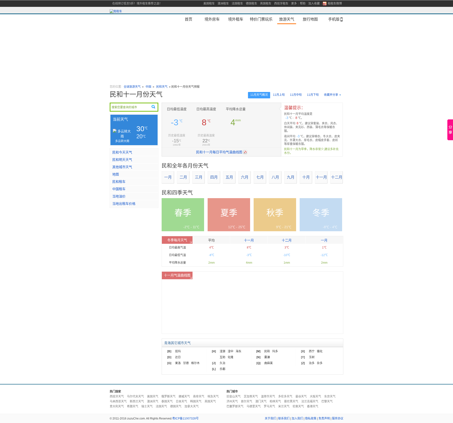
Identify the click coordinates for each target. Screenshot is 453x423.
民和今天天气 (122, 152)
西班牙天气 (117, 396)
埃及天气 (213, 396)
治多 (312, 363)
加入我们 (297, 418)
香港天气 (312, 406)
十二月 (336, 177)
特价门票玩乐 (261, 19)
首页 (188, 19)
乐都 (222, 369)
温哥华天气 (268, 396)
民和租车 (119, 181)
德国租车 (251, 3)
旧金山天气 (233, 396)
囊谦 (267, 357)
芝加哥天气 (251, 396)
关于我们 (270, 418)
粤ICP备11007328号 (185, 418)
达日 (178, 357)
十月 (306, 177)
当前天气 (120, 119)
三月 (198, 177)
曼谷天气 (301, 396)
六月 (244, 177)
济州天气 (232, 401)
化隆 (230, 357)
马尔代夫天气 (135, 396)
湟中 (230, 351)
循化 (320, 351)
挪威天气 (184, 396)
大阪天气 (315, 396)
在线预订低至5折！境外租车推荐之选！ (137, 3)
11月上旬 (279, 94)
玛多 (275, 351)
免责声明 (324, 418)
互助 (222, 357)
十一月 (321, 177)
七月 (260, 177)
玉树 (312, 357)
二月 (183, 177)
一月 (168, 177)
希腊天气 (132, 406)
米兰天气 (283, 406)
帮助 (303, 3)
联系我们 (283, 418)
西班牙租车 (281, 3)
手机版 (334, 19)
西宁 (312, 351)
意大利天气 (117, 406)
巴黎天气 (327, 401)
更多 (294, 3)
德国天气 (175, 406)
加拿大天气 (192, 406)
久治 (222, 363)
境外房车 (212, 19)
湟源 (222, 351)
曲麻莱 (268, 363)
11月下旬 (313, 94)
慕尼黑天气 (291, 401)
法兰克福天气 (309, 401)
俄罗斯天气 (168, 396)
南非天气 (198, 396)
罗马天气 (269, 406)
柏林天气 (275, 401)
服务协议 (337, 418)
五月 (229, 177)
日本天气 (181, 401)
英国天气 (210, 401)
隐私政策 (310, 418)
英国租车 (265, 3)
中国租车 (119, 189)
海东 (238, 351)
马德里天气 (254, 406)
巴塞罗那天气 (234, 406)
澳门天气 (261, 401)
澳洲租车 (223, 3)
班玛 (178, 351)
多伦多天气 (285, 396)
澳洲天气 (152, 401)
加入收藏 (314, 3)
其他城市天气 (122, 167)
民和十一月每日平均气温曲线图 (219, 152)
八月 (275, 177)
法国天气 (161, 406)
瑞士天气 (147, 406)
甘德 (186, 363)
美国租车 (209, 3)
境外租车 (235, 19)
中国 (148, 86)
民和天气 (162, 86)
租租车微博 (335, 3)
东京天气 (330, 396)
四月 (214, 177)
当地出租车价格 (123, 203)
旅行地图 (310, 19)
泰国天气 (167, 401)
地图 (115, 174)
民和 (267, 351)
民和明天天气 (122, 159)
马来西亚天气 (118, 401)
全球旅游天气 (132, 86)
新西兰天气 (137, 401)
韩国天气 (195, 401)
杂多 (320, 363)
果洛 (178, 363)
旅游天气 (286, 19)
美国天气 (152, 396)
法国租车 (237, 3)
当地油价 (119, 196)
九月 (290, 177)
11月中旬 (296, 94)
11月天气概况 (259, 94)
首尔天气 (246, 401)
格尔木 (195, 363)
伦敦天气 (298, 406)
